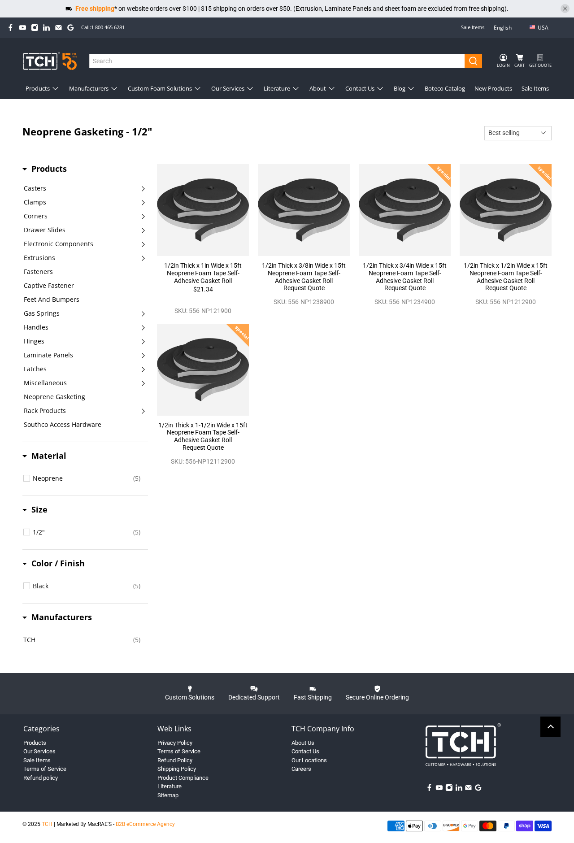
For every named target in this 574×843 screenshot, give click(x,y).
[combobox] (277, 61)
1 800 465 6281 (108, 27)
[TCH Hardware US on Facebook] (10, 27)
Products (38, 88)
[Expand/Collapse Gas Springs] (143, 313)
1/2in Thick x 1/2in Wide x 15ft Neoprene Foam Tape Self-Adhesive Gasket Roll (506, 273)
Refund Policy (174, 760)
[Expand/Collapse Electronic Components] (143, 244)
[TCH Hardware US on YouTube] (22, 27)
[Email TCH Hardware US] (58, 27)
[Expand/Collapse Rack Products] (143, 410)
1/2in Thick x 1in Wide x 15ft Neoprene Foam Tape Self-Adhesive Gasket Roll (203, 273)
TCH (47, 824)
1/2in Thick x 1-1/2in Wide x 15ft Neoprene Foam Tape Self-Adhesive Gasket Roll (203, 433)
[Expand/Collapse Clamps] (143, 202)
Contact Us (359, 88)
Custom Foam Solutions (160, 88)
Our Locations (309, 760)
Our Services (227, 88)
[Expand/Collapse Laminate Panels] (143, 355)
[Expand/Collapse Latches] (143, 369)
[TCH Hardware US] (50, 61)
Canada (549, 42)
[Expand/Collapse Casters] (143, 188)
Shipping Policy (176, 768)
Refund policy (40, 777)
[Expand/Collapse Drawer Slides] (143, 230)
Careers (301, 768)
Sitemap (167, 795)
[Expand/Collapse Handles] (143, 327)
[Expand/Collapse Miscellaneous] (143, 383)
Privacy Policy (174, 742)
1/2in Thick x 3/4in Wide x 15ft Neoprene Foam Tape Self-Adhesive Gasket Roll (405, 273)
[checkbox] (86, 478)
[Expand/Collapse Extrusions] (143, 257)
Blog (399, 88)
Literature (277, 88)
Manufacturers (89, 88)
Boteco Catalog (445, 88)
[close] (565, 8)
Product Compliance (183, 777)
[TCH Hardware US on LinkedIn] (46, 27)
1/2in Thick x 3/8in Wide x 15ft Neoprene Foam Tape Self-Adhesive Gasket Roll (304, 273)
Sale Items (472, 27)
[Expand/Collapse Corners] (143, 216)
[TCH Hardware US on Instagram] (35, 27)
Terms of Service (44, 768)
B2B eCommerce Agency (145, 824)
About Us (302, 742)
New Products (493, 88)
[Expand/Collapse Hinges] (143, 341)
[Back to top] (550, 727)
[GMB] (70, 27)
